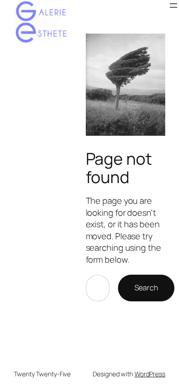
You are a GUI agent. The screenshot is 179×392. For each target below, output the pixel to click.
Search (146, 287)
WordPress (149, 373)
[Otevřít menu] (173, 5)
